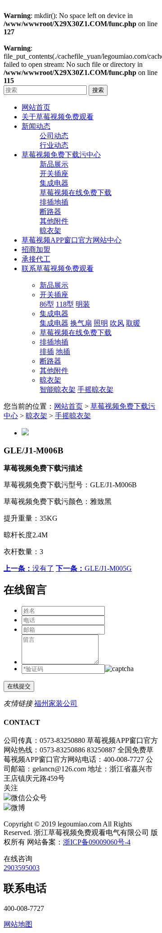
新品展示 (54, 164)
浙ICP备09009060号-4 (96, 842)
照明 (101, 323)
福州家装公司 (55, 703)
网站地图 (18, 924)
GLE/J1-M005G (94, 568)
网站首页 (68, 406)
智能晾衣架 (58, 389)
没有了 (29, 568)
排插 (47, 351)
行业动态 (54, 145)
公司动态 (54, 136)
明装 (83, 304)
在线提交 (19, 686)
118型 (65, 304)
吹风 (117, 323)
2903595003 (22, 868)
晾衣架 (50, 230)
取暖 (133, 323)
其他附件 (54, 221)
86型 (47, 304)
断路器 (50, 211)
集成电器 (54, 183)
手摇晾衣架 (95, 389)
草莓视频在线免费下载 (76, 192)
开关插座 (54, 173)
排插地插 (54, 202)
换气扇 (81, 323)
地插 (63, 351)
